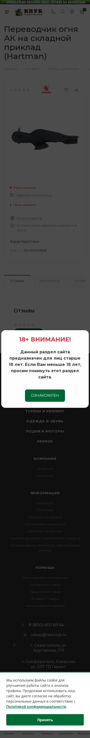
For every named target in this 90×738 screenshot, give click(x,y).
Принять (45, 719)
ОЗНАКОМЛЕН (45, 395)
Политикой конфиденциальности (36, 706)
